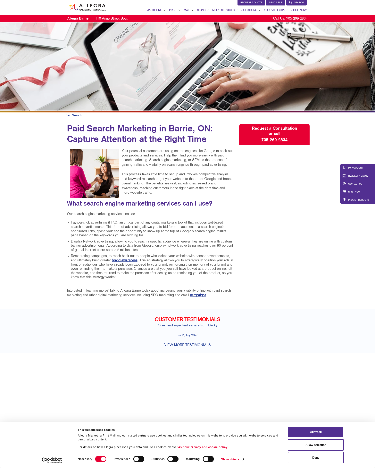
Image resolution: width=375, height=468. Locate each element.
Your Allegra (274, 10)
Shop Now (299, 10)
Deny (315, 457)
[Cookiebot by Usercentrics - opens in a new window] (52, 460)
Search (299, 3)
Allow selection (315, 444)
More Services (223, 10)
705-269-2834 (297, 18)
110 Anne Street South (98, 18)
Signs (201, 10)
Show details (230, 459)
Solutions (249, 10)
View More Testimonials (187, 345)
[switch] (138, 459)
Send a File (275, 3)
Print (173, 10)
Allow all (316, 432)
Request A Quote (251, 3)
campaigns (198, 295)
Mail (187, 10)
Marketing (154, 10)
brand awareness (125, 260)
